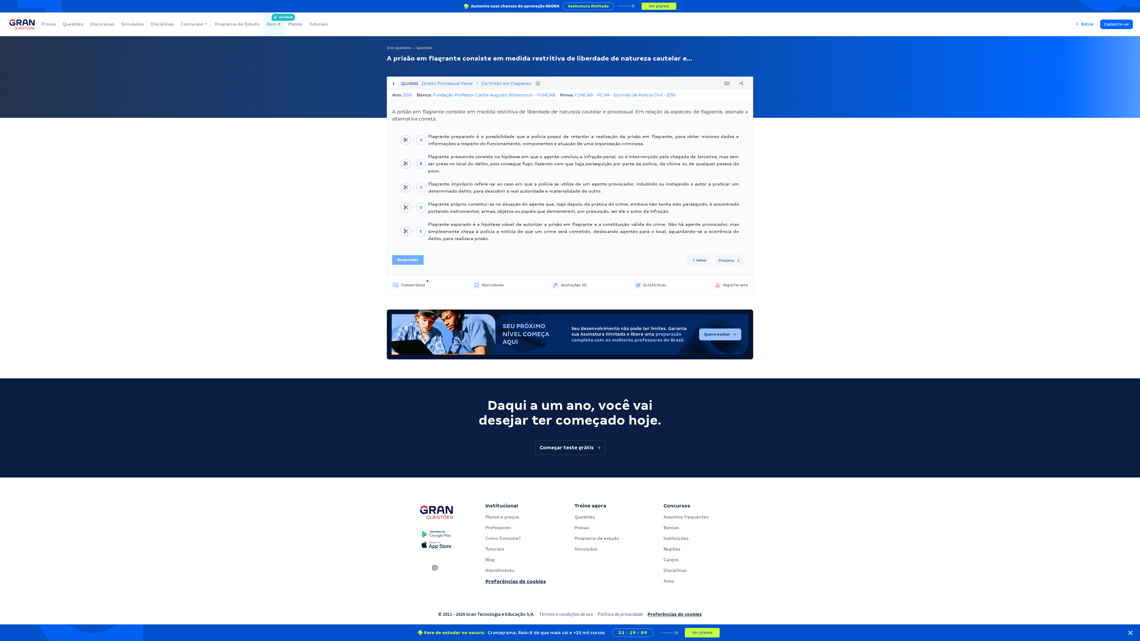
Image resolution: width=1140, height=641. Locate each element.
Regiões (672, 549)
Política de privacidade (620, 614)
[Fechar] (1130, 632)
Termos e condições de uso (566, 614)
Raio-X (274, 21)
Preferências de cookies (515, 581)
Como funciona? (503, 538)
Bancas (671, 527)
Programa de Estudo (237, 24)
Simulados (132, 24)
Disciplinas (162, 24)
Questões (73, 24)
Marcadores (493, 285)
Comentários (413, 285)
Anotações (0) (574, 285)
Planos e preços (502, 517)
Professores (498, 527)
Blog (490, 559)
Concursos (192, 24)
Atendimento (499, 570)
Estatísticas (654, 285)
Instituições (676, 538)
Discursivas (102, 24)
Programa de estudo (596, 538)
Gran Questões (399, 48)
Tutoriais (318, 24)
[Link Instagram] (434, 568)
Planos (295, 24)
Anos (669, 581)
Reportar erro (735, 285)
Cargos (671, 559)
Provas (49, 24)
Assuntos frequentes (686, 517)
